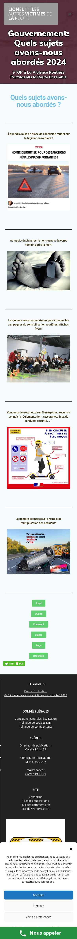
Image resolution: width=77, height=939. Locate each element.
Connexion (35, 797)
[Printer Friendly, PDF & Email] (14, 663)
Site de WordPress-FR (36, 809)
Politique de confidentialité (36, 726)
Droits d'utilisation (35, 691)
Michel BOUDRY (35, 762)
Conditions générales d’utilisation (36, 718)
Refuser (38, 906)
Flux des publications (36, 801)
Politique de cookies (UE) (36, 722)
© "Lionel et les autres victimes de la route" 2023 (35, 695)
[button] (71, 849)
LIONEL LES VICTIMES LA (30, 13)
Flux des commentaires (36, 805)
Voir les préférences (38, 917)
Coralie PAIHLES (35, 749)
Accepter (38, 895)
